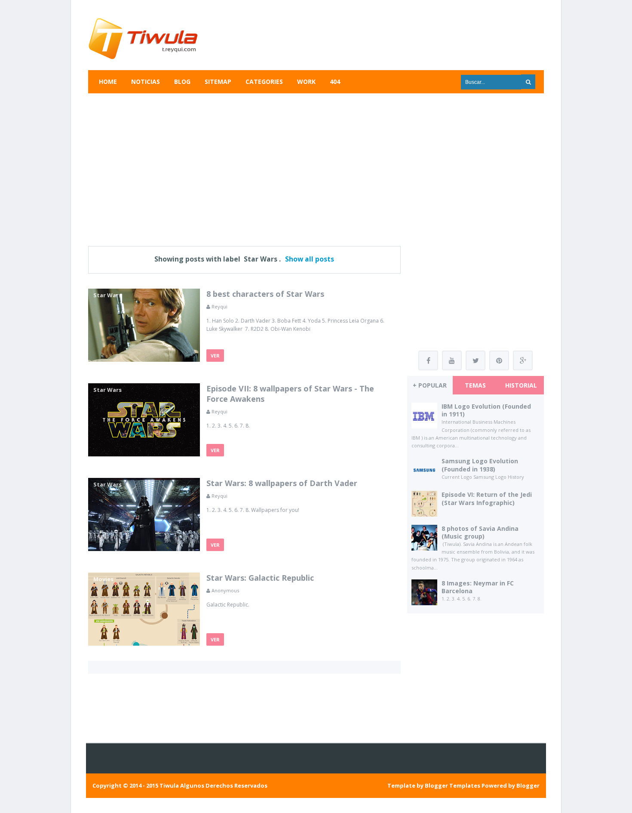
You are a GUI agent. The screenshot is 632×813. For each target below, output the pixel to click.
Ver (215, 355)
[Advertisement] (316, 164)
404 (335, 81)
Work (306, 81)
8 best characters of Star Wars (265, 294)
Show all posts (309, 259)
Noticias (145, 81)
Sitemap (218, 81)
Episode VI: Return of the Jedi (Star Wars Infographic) (487, 498)
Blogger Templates (452, 785)
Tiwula (169, 785)
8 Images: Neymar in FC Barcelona (478, 587)
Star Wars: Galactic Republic (260, 578)
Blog (182, 81)
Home (108, 81)
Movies (103, 579)
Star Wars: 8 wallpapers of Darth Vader (281, 483)
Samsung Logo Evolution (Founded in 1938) (480, 465)
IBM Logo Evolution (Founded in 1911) (486, 410)
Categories (264, 81)
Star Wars (107, 295)
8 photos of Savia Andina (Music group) (480, 532)
